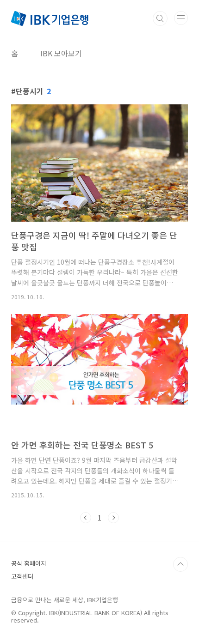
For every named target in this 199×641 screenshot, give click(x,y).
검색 (160, 18)
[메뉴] (181, 18)
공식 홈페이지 (28, 563)
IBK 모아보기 (61, 53)
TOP (180, 564)
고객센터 (22, 576)
